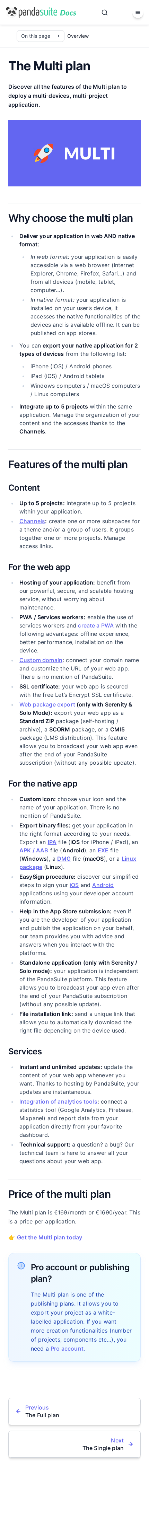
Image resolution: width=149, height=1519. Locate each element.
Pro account (67, 1348)
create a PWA (96, 625)
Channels (32, 521)
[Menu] (137, 12)
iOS (74, 884)
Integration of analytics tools (58, 1101)
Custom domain (40, 660)
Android (103, 884)
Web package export (47, 704)
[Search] (104, 12)
